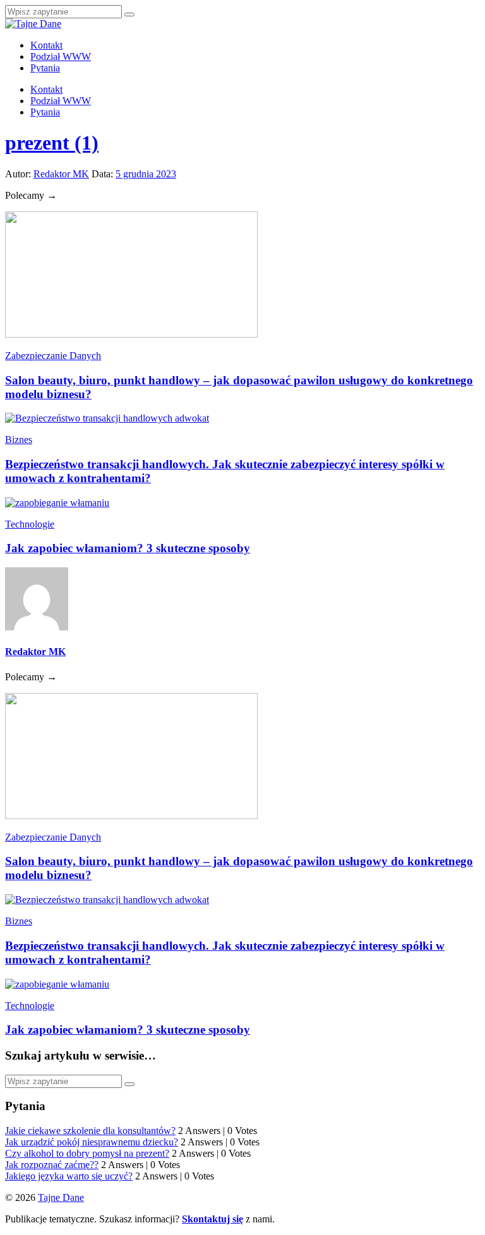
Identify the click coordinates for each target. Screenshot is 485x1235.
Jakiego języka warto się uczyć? (69, 1176)
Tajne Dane (61, 1197)
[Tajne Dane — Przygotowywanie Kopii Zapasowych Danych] (33, 23)
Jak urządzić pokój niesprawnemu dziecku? (91, 1142)
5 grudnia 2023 (146, 173)
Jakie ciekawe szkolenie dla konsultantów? (90, 1130)
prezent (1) (52, 142)
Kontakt (46, 45)
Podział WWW (60, 56)
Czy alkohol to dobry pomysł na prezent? (87, 1153)
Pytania (45, 67)
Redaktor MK (61, 173)
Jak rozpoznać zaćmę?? (52, 1164)
